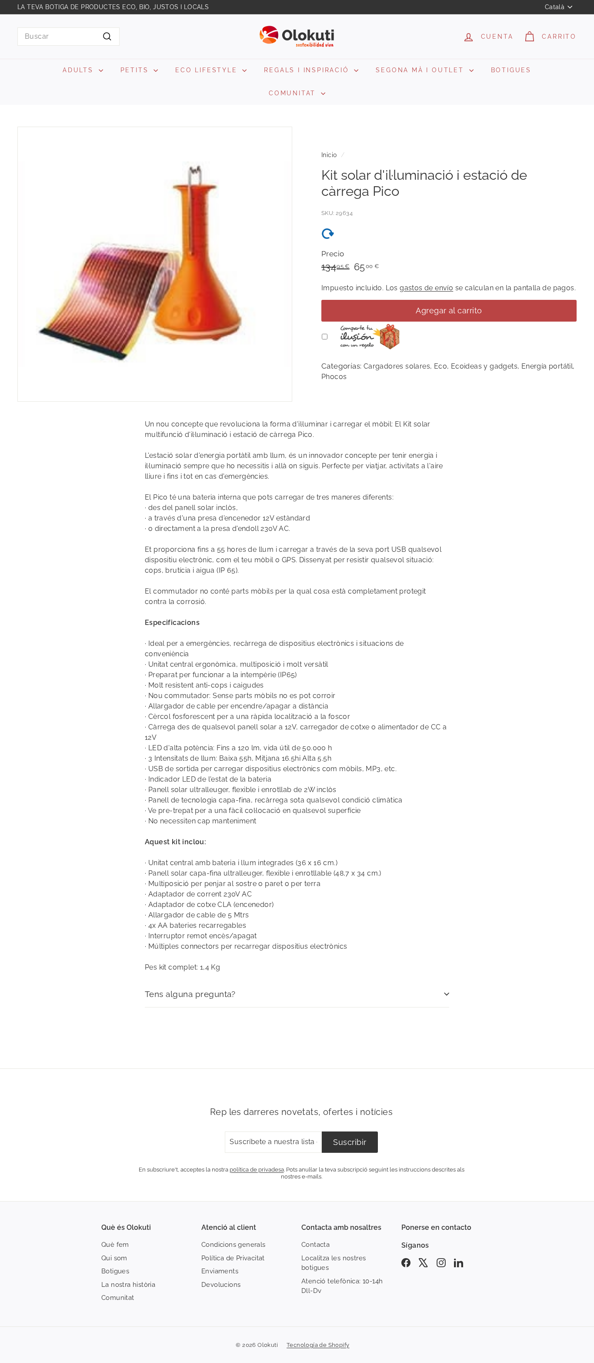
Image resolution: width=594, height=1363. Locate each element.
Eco (440, 366)
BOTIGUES (511, 70)
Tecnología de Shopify (318, 1345)
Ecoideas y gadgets (484, 366)
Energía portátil (547, 366)
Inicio (329, 154)
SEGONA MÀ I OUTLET (421, 70)
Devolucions (220, 1285)
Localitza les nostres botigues (333, 1263)
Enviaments (219, 1271)
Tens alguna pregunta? (190, 994)
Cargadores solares (397, 366)
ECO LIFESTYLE (207, 70)
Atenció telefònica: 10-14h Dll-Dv (342, 1286)
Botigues (115, 1271)
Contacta (315, 1245)
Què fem (115, 1245)
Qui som (114, 1258)
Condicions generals (233, 1245)
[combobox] (68, 36)
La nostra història (128, 1285)
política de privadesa (257, 1169)
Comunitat (117, 1298)
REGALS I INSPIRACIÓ (308, 70)
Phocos (334, 377)
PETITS (136, 70)
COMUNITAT (294, 93)
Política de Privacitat (233, 1258)
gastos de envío (426, 288)
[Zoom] (155, 264)
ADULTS (80, 70)
